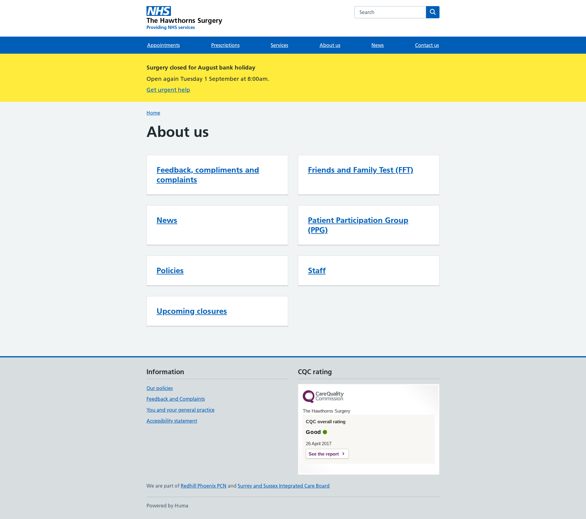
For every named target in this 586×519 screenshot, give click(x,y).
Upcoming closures (192, 311)
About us (330, 45)
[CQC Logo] (323, 397)
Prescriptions (225, 45)
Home (153, 113)
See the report (324, 453)
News (377, 45)
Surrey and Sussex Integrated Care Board (284, 486)
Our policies (159, 388)
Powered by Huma (167, 506)
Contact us (427, 45)
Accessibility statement (171, 421)
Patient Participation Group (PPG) (358, 225)
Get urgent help (168, 89)
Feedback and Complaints (175, 399)
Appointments (163, 45)
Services (279, 45)
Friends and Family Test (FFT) (360, 170)
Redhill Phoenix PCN (203, 486)
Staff (317, 270)
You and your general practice (180, 410)
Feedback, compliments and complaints (208, 174)
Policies (170, 270)
